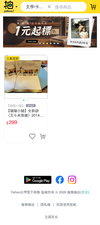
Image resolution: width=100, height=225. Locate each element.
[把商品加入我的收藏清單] (32, 136)
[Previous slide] (7, 76)
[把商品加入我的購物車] (42, 136)
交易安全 (51, 216)
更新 (85, 192)
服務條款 (28, 204)
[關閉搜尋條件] (49, 6)
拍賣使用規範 (66, 204)
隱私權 (46, 204)
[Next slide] (44, 76)
